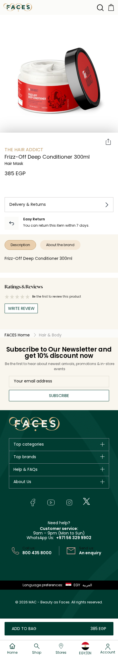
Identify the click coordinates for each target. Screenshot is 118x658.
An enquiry (90, 553)
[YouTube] (51, 502)
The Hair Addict (24, 149)
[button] (71, 585)
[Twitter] (86, 501)
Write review (21, 308)
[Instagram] (69, 502)
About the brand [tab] (60, 244)
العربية (87, 585)
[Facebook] (32, 502)
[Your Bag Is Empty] (111, 7)
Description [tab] (20, 244)
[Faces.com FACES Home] (17, 7)
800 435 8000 (37, 553)
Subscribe (59, 395)
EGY (77, 585)
